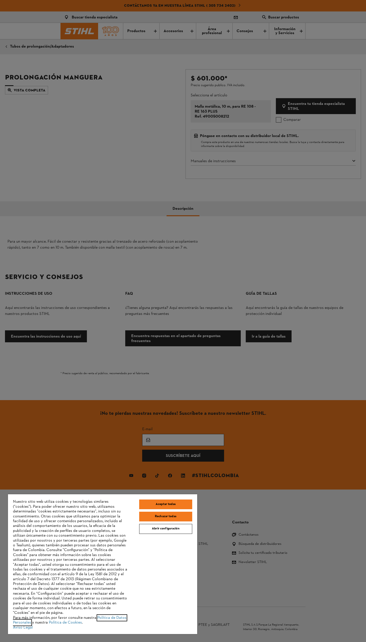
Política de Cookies (65, 622)
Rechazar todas (166, 516)
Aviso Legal (23, 627)
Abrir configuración (165, 528)
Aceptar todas (166, 504)
